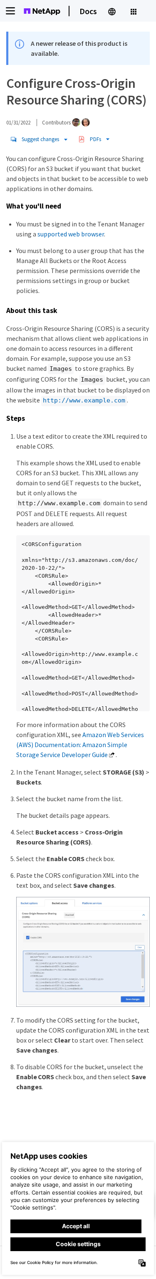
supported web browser (70, 234)
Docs (88, 11)
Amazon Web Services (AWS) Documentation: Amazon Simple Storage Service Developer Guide (80, 744)
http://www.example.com (84, 400)
